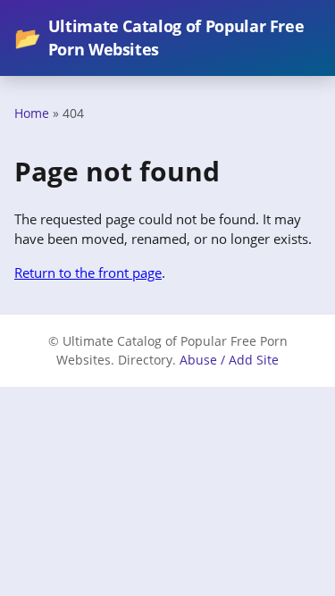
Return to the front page (88, 272)
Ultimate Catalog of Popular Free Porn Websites (159, 37)
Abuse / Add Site (229, 359)
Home (31, 113)
